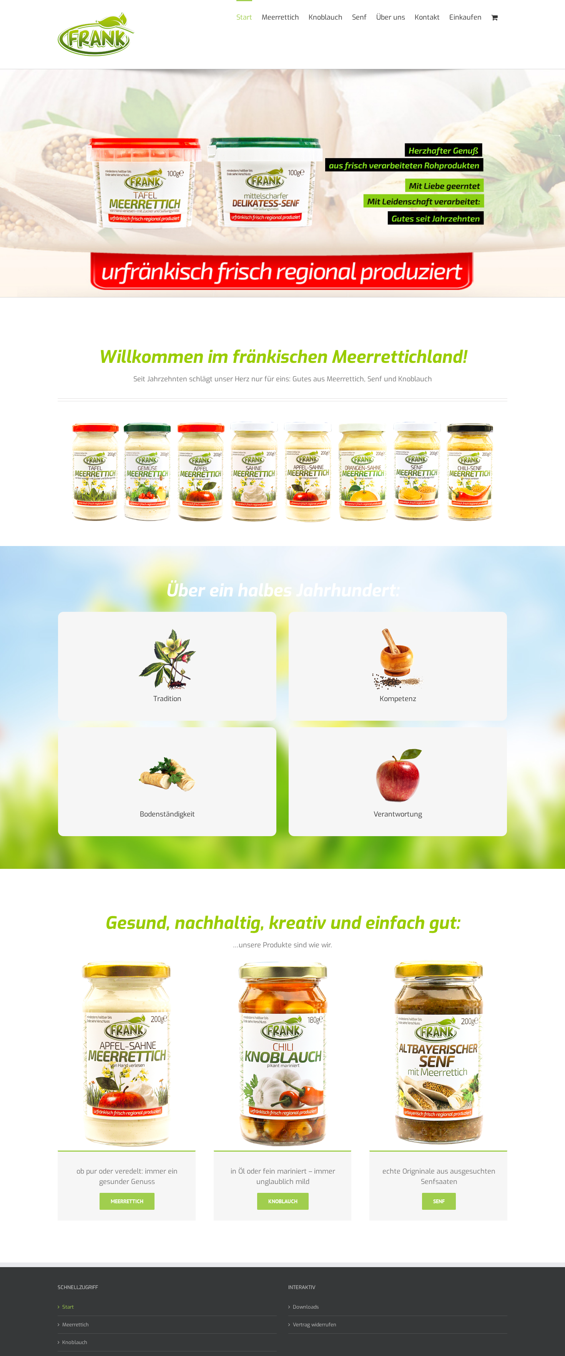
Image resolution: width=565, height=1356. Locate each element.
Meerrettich (75, 1324)
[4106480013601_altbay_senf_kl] (438, 960)
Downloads (306, 1307)
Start (68, 1307)
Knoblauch (74, 1342)
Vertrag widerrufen (314, 1324)
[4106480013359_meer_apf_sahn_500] (127, 960)
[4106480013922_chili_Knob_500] (282, 960)
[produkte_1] (282, 419)
